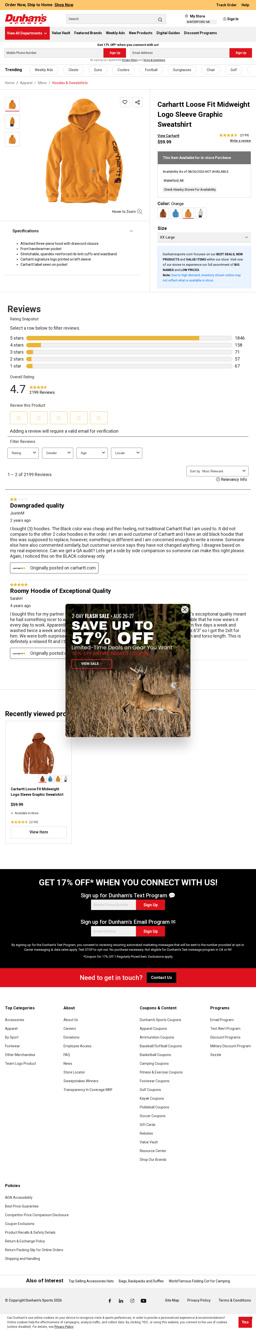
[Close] (184, 609)
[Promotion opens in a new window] (128, 670)
